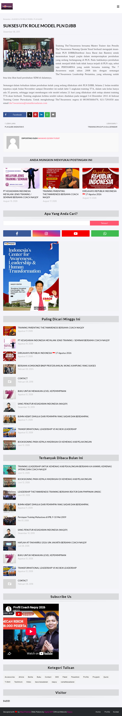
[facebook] (17, 233)
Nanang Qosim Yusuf (48, 138)
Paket (65, 677)
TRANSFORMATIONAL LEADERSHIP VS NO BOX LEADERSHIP (47, 429)
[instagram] (46, 233)
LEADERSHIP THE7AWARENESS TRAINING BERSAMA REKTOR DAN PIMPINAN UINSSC (59, 491)
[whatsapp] (105, 233)
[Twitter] (29, 114)
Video (28, 682)
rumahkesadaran (67, 682)
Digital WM (48, 712)
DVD (57, 677)
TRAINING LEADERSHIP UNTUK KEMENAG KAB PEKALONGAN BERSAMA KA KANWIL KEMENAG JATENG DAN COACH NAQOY (65, 468)
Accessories (10, 677)
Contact (48, 677)
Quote (106, 677)
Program (96, 677)
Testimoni (18, 682)
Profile (86, 677)
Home (98, 712)
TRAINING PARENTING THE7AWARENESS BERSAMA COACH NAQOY (60, 194)
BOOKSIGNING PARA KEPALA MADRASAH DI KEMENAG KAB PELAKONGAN (55, 442)
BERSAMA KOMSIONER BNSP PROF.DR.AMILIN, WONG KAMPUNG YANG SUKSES (57, 365)
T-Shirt (7, 682)
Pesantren (75, 677)
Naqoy (69, 712)
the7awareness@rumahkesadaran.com (28, 103)
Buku (39, 677)
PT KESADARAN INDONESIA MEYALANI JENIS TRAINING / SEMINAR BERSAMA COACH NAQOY (20, 194)
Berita (30, 677)
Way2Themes (25, 712)
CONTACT (23, 378)
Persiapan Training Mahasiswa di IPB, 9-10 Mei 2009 (42, 517)
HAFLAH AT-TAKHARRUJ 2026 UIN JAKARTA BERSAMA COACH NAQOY (52, 542)
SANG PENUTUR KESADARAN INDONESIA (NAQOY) (43, 403)
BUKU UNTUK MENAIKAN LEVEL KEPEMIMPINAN (42, 391)
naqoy (54, 682)
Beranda (6, 19)
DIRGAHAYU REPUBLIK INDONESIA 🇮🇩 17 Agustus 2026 (99, 193)
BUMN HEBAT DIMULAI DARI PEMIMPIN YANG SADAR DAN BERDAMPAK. (53, 416)
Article (21, 677)
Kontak (116, 712)
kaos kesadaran (41, 682)
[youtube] (76, 233)
